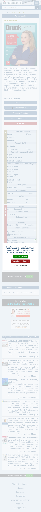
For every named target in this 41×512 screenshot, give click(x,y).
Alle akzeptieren (20, 257)
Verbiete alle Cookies (20, 261)
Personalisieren (20, 265)
